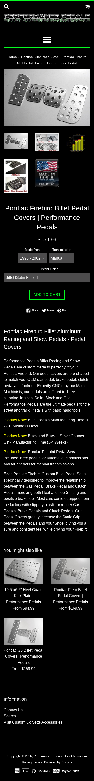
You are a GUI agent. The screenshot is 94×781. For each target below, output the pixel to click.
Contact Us (13, 710)
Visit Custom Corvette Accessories (33, 722)
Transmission (61, 250)
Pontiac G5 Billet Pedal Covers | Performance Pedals (23, 656)
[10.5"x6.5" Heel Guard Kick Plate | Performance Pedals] (23, 571)
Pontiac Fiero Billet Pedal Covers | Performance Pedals (70, 596)
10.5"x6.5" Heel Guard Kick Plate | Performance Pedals (23, 596)
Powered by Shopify (58, 762)
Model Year (32, 250)
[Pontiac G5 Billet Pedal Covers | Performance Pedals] (23, 631)
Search (10, 716)
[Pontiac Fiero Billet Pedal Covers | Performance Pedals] (70, 571)
